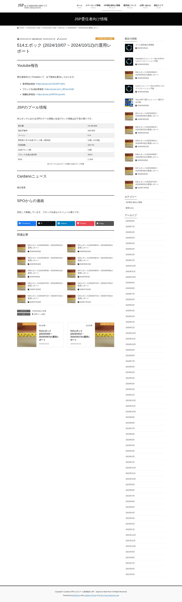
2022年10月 (131, 479)
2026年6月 (130, 232)
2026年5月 (130, 238)
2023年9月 (130, 417)
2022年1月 (130, 529)
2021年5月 (130, 574)
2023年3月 (130, 451)
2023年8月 (130, 423)
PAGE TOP (175, 581)
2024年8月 (130, 355)
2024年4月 (130, 378)
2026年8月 (130, 221)
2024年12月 (131, 333)
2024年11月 (131, 339)
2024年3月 (130, 384)
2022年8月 (130, 490)
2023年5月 (130, 440)
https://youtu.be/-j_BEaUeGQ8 (59, 89)
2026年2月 (130, 254)
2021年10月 (131, 546)
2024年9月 (130, 350)
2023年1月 (130, 462)
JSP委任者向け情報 (105, 39)
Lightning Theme (90, 595)
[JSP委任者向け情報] (26, 329)
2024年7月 (130, 361)
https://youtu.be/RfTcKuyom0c (51, 94)
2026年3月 (130, 249)
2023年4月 (130, 445)
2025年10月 (131, 277)
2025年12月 (131, 266)
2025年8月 (130, 288)
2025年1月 (130, 327)
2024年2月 (130, 389)
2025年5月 (130, 305)
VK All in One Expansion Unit (108, 595)
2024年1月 (130, 395)
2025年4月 (130, 311)
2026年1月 (130, 260)
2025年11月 (131, 271)
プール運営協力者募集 (144, 45)
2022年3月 (130, 518)
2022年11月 (131, 473)
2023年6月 (130, 434)
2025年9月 (130, 283)
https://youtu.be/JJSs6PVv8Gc (51, 84)
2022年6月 (130, 501)
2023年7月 (130, 428)
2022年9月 (130, 484)
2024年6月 (130, 367)
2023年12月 (131, 400)
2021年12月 (131, 535)
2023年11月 (131, 406)
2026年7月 (130, 226)
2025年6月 (130, 299)
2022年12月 (131, 468)
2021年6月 (130, 569)
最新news (130, 208)
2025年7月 (130, 294)
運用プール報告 (39, 314)
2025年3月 (130, 316)
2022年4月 (130, 513)
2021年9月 (130, 552)
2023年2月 (130, 456)
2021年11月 (131, 541)
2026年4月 (130, 243)
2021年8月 (130, 557)
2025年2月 (130, 322)
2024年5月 (130, 372)
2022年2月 (130, 524)
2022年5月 (130, 507)
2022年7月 (130, 496)
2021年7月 (130, 563)
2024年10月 (131, 344)
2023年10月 (131, 412)
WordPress (76, 595)
